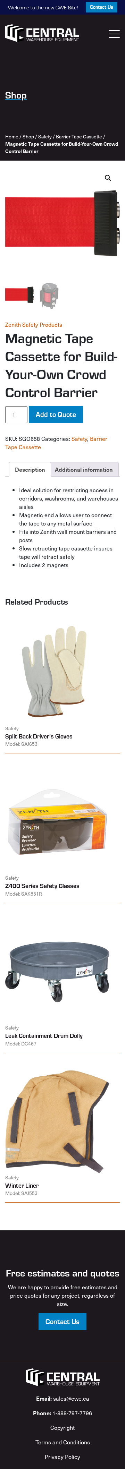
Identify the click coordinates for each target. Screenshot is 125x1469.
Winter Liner (22, 1185)
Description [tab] (30, 469)
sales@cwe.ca (62, 1398)
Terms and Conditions (62, 1442)
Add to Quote (56, 414)
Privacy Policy (62, 1456)
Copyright (62, 1427)
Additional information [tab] (84, 469)
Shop (28, 136)
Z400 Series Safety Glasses (42, 885)
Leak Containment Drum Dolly (44, 1035)
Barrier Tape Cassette (79, 136)
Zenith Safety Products (33, 324)
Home (11, 136)
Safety (45, 136)
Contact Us (101, 6)
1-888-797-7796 (62, 1413)
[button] (108, 178)
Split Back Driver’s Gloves (39, 736)
